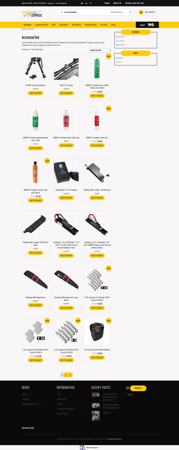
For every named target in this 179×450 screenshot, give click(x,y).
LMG (53, 25)
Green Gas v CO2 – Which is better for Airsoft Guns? (110, 397)
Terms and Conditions (65, 409)
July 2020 (120, 41)
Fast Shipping (61, 3)
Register (119, 58)
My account (61, 399)
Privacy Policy (62, 414)
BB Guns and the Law (134, 3)
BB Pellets (76, 25)
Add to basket (35, 93)
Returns (60, 404)
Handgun (27, 25)
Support (51, 3)
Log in (118, 62)
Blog (113, 25)
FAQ (58, 394)
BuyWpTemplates (114, 439)
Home (107, 3)
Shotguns (63, 25)
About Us (117, 3)
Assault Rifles (41, 25)
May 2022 (120, 37)
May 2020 (120, 45)
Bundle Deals (91, 25)
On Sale (104, 25)
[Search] (130, 12)
